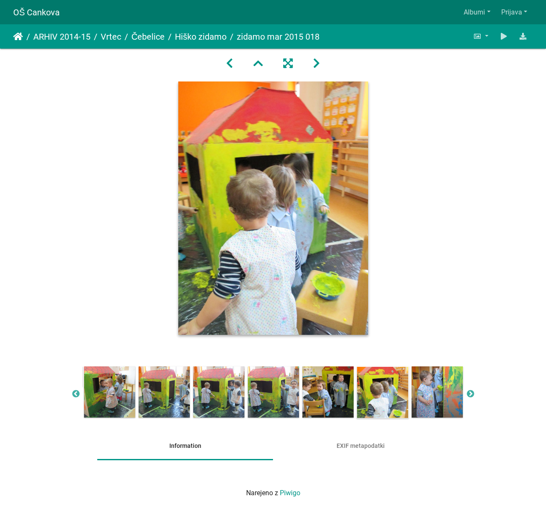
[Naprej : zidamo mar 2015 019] (316, 63)
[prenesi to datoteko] (523, 36)
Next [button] (470, 394)
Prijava (511, 12)
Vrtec (111, 37)
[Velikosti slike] (481, 36)
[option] (109, 392)
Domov (18, 36)
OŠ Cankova (36, 12)
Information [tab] (185, 445)
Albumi (474, 12)
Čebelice (148, 37)
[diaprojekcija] (504, 36)
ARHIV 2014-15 (61, 37)
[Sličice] (258, 63)
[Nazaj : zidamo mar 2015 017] (229, 63)
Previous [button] (76, 394)
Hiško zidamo (201, 37)
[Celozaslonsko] (288, 63)
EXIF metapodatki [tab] (361, 445)
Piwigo (290, 493)
